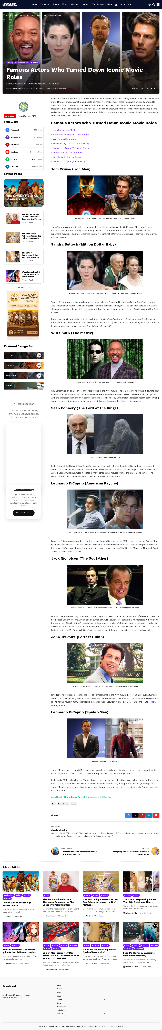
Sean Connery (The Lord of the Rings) (71, 143)
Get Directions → (23, 513)
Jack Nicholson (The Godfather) (68, 152)
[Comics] (24, 365)
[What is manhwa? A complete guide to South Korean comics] (13, 276)
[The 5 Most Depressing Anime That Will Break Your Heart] (13, 256)
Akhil (88, 916)
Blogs (59, 996)
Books (59, 992)
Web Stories (61, 1006)
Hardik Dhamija (51, 969)
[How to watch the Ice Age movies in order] (24, 193)
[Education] (24, 375)
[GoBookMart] (10, 4)
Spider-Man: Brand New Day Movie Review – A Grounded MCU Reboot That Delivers (61, 955)
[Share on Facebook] (142, 89)
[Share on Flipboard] (155, 89)
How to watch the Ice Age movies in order (22, 197)
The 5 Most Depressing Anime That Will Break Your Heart (31, 256)
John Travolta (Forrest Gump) (67, 157)
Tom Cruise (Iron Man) (64, 130)
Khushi (8, 916)
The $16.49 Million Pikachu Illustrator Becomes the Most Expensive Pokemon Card (31, 219)
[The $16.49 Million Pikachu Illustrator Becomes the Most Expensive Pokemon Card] (13, 218)
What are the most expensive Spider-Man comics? (99, 951)
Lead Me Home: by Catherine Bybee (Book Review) (139, 954)
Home (8, 15)
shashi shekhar (21, 88)
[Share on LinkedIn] (151, 89)
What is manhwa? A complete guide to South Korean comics (31, 275)
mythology (61, 1010)
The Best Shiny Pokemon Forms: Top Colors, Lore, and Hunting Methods (32, 237)
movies (73, 804)
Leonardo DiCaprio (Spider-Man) (69, 161)
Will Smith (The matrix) (64, 139)
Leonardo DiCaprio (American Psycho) (71, 148)
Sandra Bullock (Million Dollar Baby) (71, 134)
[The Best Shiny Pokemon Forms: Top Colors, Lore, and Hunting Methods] (13, 237)
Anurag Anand (91, 963)
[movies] (24, 355)
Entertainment (63, 804)
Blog (15, 15)
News (59, 1003)
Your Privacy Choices (85, 1026)
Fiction (152, 701)
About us (60, 1013)
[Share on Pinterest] (148, 89)
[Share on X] (145, 89)
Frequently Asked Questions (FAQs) (108, 1026)
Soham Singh (10, 963)
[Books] (24, 386)
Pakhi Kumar (50, 916)
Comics (59, 989)
